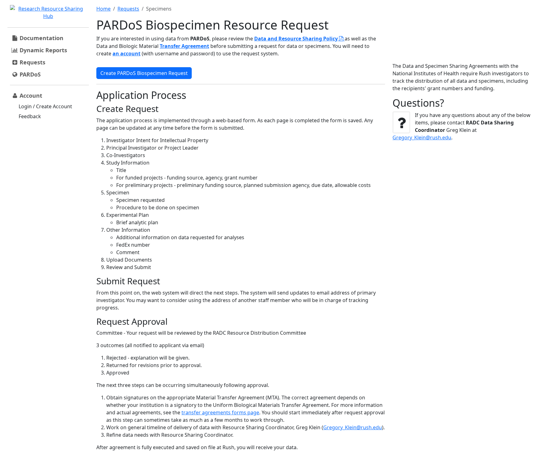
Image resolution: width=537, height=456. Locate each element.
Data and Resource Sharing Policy (296, 38)
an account (126, 53)
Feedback (30, 116)
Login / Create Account (45, 106)
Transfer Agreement (184, 46)
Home (103, 8)
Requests (128, 8)
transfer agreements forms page (220, 412)
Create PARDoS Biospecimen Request (144, 73)
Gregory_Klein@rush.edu (352, 427)
